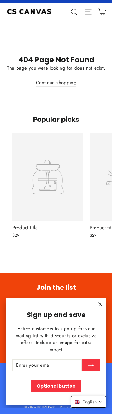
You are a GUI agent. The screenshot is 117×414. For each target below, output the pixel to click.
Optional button (56, 386)
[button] (88, 401)
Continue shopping (56, 82)
